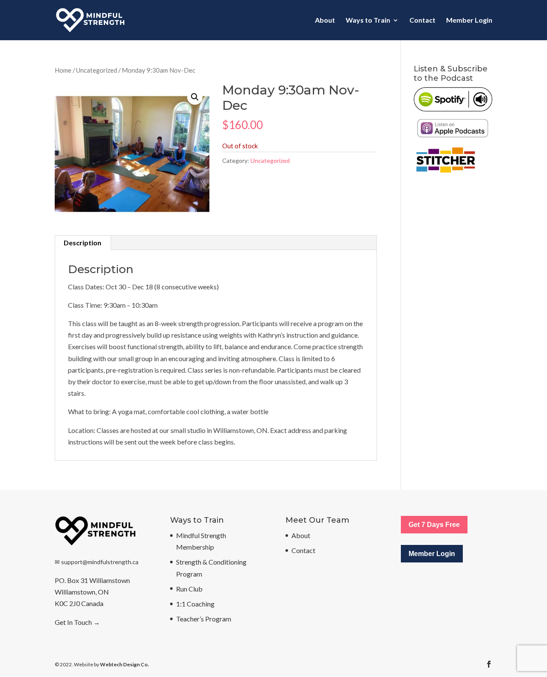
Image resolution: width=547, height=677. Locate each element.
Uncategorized (96, 70)
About (325, 20)
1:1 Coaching (195, 604)
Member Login (469, 20)
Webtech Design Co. (124, 664)
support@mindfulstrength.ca (99, 561)
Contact (422, 20)
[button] (195, 97)
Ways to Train (368, 20)
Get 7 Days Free (434, 524)
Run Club (189, 589)
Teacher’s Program (203, 619)
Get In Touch (73, 622)
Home (63, 70)
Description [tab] (82, 242)
